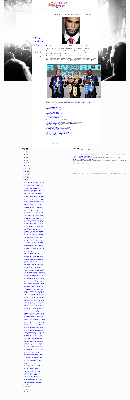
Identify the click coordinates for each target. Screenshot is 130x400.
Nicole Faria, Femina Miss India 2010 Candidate (33, 352)
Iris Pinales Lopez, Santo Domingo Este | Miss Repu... (34, 275)
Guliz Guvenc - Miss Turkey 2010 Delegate (32, 368)
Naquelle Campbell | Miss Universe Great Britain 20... (34, 251)
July (25, 174)
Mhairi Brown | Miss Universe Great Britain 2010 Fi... (34, 253)
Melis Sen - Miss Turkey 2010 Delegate (31, 377)
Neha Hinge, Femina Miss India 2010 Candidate (33, 360)
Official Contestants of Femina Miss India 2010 (32, 362)
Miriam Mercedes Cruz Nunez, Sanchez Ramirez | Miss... (34, 280)
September (27, 171)
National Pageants (37, 40)
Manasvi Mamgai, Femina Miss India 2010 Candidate (34, 344)
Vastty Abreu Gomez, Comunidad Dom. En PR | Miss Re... (35, 319)
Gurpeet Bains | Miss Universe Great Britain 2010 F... (34, 258)
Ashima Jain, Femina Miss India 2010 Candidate (33, 355)
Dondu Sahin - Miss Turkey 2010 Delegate (32, 365)
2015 (25, 157)
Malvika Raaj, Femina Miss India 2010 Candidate (33, 343)
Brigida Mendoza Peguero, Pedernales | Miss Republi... (34, 292)
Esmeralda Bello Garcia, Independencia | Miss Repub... (34, 305)
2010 (25, 165)
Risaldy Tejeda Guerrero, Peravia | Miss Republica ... (34, 291)
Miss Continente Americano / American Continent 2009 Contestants (85, 167)
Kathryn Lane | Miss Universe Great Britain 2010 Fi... (34, 221)
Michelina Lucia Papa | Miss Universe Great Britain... (34, 212)
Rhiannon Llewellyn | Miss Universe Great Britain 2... (34, 220)
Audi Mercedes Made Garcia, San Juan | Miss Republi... (34, 283)
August (26, 173)
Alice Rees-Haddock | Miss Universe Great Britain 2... (34, 202)
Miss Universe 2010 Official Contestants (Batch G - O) (83, 153)
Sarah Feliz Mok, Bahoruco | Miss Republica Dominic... (34, 324)
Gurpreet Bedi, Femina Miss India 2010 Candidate (33, 336)
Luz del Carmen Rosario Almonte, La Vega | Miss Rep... (34, 300)
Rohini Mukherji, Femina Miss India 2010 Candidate (34, 349)
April (25, 179)
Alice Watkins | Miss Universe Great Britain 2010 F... (33, 188)
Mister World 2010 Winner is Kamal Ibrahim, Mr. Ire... (34, 265)
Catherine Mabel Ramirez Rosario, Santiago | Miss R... (34, 278)
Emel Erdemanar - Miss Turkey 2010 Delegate (32, 382)
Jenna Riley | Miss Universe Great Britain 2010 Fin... (34, 201)
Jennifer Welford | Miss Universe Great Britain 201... (33, 187)
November (27, 168)
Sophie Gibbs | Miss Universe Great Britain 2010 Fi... (34, 231)
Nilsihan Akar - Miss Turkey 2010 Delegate (32, 370)
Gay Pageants (36, 44)
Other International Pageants (39, 41)
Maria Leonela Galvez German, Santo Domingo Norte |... (34, 273)
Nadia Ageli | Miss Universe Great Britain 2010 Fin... (33, 261)
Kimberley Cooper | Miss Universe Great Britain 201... (34, 245)
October (26, 169)
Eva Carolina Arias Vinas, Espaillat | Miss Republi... (33, 310)
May (25, 177)
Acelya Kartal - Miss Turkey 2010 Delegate (32, 371)
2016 (25, 155)
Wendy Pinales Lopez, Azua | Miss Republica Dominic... (34, 325)
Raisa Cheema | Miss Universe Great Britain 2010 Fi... (34, 248)
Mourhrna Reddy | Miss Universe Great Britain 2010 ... (34, 204)
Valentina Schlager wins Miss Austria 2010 (32, 262)
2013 (25, 160)
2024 (25, 151)
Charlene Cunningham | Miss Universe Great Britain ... (34, 242)
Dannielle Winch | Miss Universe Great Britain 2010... (34, 185)
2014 (25, 159)
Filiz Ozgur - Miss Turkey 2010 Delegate (31, 363)
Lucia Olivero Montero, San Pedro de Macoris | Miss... (34, 281)
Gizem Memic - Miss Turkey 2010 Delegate (32, 373)
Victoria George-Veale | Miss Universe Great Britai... (33, 232)
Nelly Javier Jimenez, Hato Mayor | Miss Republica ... (34, 308)
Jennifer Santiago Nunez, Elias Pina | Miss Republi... (34, 311)
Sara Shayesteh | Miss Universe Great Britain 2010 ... (34, 198)
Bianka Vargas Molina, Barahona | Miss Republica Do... (34, 322)
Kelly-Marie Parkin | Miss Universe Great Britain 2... (33, 210)
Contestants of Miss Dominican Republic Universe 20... (34, 327)
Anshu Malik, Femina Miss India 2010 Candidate (33, 338)
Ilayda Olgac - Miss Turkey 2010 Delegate (32, 374)
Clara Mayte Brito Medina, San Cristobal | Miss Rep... (34, 286)
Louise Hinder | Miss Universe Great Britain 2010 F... (34, 229)
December (27, 166)
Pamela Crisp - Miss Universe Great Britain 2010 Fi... (34, 243)
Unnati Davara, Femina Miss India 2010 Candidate (33, 351)
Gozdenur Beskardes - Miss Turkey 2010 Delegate (33, 379)
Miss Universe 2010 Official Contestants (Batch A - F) (82, 156)
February (26, 384)
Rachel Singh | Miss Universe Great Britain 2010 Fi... (34, 196)
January (26, 386)
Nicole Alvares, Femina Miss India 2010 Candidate (33, 346)
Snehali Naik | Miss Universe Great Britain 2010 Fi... (33, 215)
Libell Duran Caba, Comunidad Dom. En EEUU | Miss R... (35, 321)
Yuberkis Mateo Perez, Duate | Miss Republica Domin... (34, 314)
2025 (25, 149)
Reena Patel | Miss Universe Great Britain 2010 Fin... (34, 209)
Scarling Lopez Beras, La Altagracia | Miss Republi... (34, 303)
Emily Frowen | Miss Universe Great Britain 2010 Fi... (34, 234)
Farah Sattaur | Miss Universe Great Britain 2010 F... (33, 199)
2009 (25, 388)
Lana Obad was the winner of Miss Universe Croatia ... (34, 264)
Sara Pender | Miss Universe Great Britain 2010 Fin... (34, 207)
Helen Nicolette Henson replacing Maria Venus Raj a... (34, 182)
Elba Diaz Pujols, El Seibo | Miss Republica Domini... (34, 313)
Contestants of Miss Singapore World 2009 (81, 163)
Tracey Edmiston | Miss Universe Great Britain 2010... (34, 239)
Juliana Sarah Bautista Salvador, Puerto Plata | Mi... (33, 289)
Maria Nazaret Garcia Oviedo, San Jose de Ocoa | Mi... (34, 284)
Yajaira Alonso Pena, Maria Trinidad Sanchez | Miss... (34, 299)
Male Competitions (37, 42)
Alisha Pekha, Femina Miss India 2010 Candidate (33, 340)
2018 (25, 154)
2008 (25, 389)
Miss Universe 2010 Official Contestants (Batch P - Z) (83, 149)
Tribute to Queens (37, 45)
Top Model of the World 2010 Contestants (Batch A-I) (82, 172)
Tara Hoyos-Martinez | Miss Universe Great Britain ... (34, 228)
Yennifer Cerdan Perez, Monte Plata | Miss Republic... (34, 294)
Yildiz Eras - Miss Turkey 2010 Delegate (31, 376)
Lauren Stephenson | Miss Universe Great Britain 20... (34, 193)
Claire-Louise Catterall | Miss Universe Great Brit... (33, 250)
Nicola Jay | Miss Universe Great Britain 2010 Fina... (33, 226)
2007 (25, 391)
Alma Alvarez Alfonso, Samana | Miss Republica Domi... (34, 288)
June (26, 176)
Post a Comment (54, 143)
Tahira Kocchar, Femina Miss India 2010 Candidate (33, 357)
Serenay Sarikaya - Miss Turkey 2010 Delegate (33, 381)
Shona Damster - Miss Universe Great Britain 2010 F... (34, 240)
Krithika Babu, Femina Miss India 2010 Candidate (33, 341)
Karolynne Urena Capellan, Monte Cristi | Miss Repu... (34, 295)
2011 (25, 163)
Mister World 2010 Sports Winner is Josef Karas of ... (34, 332)
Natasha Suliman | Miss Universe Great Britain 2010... (34, 191)
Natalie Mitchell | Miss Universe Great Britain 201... (33, 217)
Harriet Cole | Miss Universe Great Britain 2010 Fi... (33, 247)
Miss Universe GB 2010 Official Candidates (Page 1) (34, 269)
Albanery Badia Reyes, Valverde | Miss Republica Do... (34, 270)
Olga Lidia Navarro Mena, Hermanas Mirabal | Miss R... (34, 306)
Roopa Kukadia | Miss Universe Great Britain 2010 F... (34, 223)
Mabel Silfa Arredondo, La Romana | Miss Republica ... (34, 302)
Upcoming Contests (37, 38)
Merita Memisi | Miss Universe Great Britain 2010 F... (34, 218)
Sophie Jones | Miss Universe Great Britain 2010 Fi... (34, 224)
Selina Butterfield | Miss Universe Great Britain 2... (33, 183)
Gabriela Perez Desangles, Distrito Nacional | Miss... (34, 316)
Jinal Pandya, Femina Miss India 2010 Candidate (33, 335)
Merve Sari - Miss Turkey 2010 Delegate (31, 366)
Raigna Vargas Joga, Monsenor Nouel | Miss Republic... (34, 297)
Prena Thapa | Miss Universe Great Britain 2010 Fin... (34, 190)
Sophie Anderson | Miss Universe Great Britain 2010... (34, 259)
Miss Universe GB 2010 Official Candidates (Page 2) (34, 267)
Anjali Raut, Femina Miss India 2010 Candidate (33, 354)
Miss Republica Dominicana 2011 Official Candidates (83, 159)
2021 (25, 152)
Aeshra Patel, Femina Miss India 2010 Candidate (33, 333)
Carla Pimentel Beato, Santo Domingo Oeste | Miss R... (34, 272)
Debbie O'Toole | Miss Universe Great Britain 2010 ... (34, 213)
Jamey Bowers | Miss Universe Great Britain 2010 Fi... (34, 254)
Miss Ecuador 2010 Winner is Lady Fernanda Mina (33, 330)
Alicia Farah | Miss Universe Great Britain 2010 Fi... (33, 237)
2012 (25, 162)
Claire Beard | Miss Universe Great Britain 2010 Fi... (33, 256)
